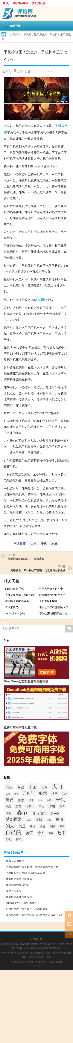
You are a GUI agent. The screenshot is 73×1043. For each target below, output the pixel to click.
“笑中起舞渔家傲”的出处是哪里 (55, 613)
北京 (64, 793)
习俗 (44, 787)
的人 (10, 825)
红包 (42, 826)
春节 (22, 812)
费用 (51, 833)
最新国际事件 (20, 3)
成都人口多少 (14, 891)
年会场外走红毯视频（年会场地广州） (55, 607)
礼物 (32, 826)
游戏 (39, 819)
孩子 (49, 800)
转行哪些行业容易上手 (52, 595)
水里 (54, 543)
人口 (57, 786)
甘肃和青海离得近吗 (17, 885)
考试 (62, 826)
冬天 (43, 793)
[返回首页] (69, 915)
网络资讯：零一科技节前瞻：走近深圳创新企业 (38, 570)
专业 (20, 786)
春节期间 (39, 813)
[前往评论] (69, 924)
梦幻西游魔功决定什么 (19, 879)
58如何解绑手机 (14, 588)
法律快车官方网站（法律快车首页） (27, 873)
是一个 (55, 813)
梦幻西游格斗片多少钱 (19, 897)
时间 (9, 813)
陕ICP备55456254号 (50, 948)
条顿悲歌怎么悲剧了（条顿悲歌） (27, 558)
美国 (52, 826)
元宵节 (28, 793)
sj (12, 71)
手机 (58, 125)
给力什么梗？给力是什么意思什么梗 (27, 909)
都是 (9, 839)
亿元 (8, 793)
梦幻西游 (14, 819)
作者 (16, 793)
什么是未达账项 (15, 861)
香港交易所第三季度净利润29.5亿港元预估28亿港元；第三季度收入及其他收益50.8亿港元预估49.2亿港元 (21, 595)
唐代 (9, 799)
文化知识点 (38, 3)
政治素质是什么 (14, 607)
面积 (19, 838)
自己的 (13, 832)
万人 (9, 786)
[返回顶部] (69, 933)
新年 (63, 806)
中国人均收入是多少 (51, 588)
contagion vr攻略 (15, 613)
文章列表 (15, 34)
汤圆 (29, 819)
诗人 (40, 832)
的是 (22, 825)
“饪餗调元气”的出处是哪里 (21, 903)
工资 (18, 806)
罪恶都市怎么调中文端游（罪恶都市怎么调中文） (34, 915)
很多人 (29, 806)
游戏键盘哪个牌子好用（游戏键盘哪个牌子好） (33, 867)
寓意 (8, 806)
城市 (31, 800)
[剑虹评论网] (36, 13)
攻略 (51, 806)
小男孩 (36, 965)
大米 (40, 299)
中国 (32, 786)
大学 (40, 800)
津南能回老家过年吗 (17, 601)
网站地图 (24, 948)
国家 (21, 800)
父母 (49, 819)
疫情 (59, 819)
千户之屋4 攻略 (48, 601)
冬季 (55, 793)
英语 (29, 832)
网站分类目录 (57, 943)
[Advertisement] (36, 1006)
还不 (62, 832)
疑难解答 (35, 948)
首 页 (6, 3)
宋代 (60, 799)
